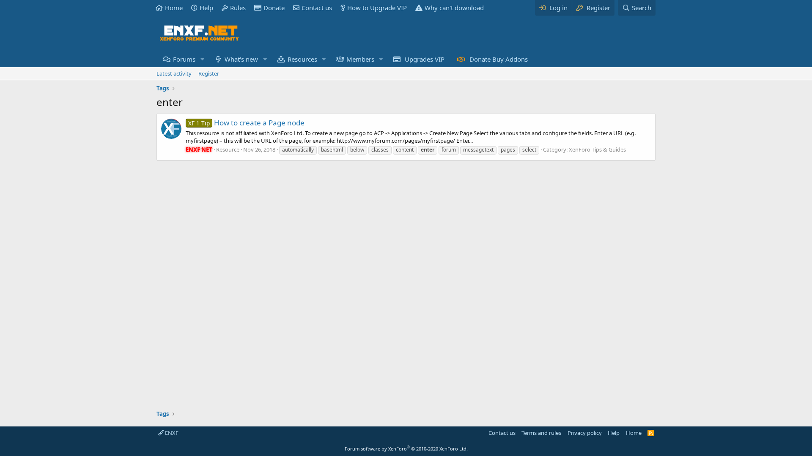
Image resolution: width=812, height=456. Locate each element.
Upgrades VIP (424, 59)
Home (174, 7)
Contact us (317, 7)
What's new (241, 59)
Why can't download (454, 7)
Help (206, 7)
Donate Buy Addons (498, 59)
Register (208, 73)
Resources (302, 59)
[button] (202, 59)
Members (360, 59)
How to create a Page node (246, 123)
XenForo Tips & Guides (597, 149)
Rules (238, 7)
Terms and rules (541, 433)
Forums (184, 59)
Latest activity (174, 73)
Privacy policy (585, 433)
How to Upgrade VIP (377, 7)
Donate (274, 7)
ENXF (171, 433)
